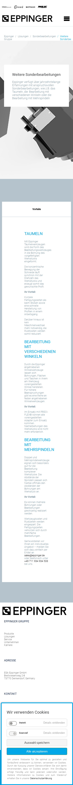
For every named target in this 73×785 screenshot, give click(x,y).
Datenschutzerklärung (41, 778)
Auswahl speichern (36, 742)
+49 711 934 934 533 (36, 561)
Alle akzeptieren (36, 751)
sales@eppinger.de (34, 555)
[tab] (36, 209)
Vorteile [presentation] (36, 209)
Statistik (22, 723)
